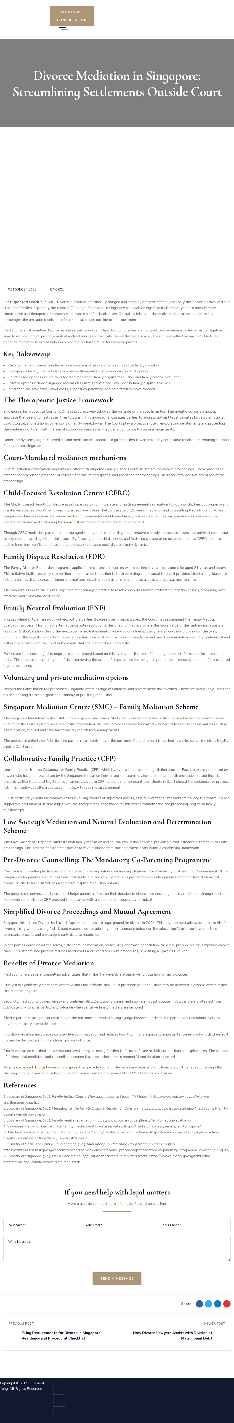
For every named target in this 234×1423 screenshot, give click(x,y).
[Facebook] (199, 1303)
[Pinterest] (227, 1303)
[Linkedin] (217, 1303)
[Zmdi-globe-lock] (59, 1401)
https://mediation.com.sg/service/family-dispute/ (162, 1126)
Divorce (57, 290)
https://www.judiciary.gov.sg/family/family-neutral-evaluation (144, 1120)
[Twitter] (208, 1303)
